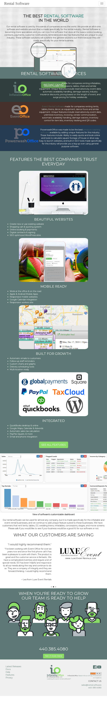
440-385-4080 (94, 687)
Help (8, 672)
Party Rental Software (50, 83)
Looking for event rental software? (59, 679)
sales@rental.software (91, 685)
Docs (8, 669)
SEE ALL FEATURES (53, 444)
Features (10, 675)
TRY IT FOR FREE (53, 656)
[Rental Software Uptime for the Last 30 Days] (95, 673)
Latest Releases (13, 666)
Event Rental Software (53, 106)
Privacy (9, 677)
